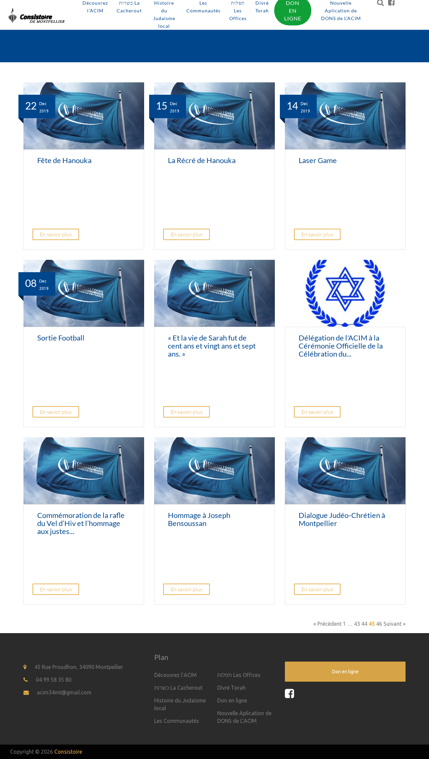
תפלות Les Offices (238, 675)
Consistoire (68, 752)
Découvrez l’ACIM (175, 675)
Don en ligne (232, 700)
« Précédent (327, 624)
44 (364, 624)
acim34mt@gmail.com (64, 692)
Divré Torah (231, 688)
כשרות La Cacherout (178, 688)
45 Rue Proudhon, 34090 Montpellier (79, 667)
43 (357, 624)
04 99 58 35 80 (53, 680)
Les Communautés (176, 721)
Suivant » (394, 624)
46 (379, 624)
